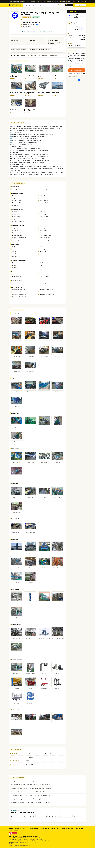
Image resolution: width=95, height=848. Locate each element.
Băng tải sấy (15, 228)
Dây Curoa (14, 267)
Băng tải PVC (43, 195)
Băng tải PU (15, 195)
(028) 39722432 (27, 22)
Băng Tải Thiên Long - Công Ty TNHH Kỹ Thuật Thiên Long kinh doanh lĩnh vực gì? (31, 788)
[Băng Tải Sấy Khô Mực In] (30, 68)
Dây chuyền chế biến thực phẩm (19, 296)
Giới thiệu (63, 1)
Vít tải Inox (14, 249)
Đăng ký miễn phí (81, 4)
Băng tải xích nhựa (16, 205)
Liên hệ (10, 830)
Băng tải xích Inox (16, 200)
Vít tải (13, 246)
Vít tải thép (42, 249)
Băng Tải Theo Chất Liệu (17, 193)
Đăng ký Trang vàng (55, 828)
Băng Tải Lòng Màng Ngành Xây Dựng (29, 93)
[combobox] (37, 5)
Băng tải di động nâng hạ (18, 221)
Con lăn (41, 262)
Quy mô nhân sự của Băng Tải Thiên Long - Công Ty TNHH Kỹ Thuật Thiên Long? (31, 802)
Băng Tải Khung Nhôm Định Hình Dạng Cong (29, 110)
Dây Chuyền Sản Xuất (16, 287)
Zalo (38, 24)
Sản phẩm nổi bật (15, 55)
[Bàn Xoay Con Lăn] (57, 68)
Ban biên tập (18, 828)
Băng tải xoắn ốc (16, 216)
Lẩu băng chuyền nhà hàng (18, 189)
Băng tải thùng (43, 230)
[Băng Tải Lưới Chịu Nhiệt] (44, 85)
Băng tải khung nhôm (45, 219)
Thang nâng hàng (44, 283)
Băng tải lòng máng (17, 219)
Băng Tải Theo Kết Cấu (17, 209)
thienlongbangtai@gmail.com (30, 31)
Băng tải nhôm (15, 198)
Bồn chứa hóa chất (16, 276)
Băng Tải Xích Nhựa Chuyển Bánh (15, 75)
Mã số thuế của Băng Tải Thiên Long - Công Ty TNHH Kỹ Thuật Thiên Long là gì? (31, 795)
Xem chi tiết (12, 78)
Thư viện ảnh (45, 55)
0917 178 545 (31, 24)
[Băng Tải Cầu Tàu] (57, 85)
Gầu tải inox (15, 251)
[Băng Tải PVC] (16, 103)
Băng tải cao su (43, 198)
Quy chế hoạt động (33, 828)
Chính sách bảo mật (44, 828)
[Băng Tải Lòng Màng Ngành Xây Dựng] (30, 85)
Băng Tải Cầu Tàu (55, 92)
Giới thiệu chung (25, 55)
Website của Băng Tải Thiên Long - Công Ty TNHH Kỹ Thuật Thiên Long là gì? (30, 791)
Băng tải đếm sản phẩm (45, 240)
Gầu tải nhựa (15, 254)
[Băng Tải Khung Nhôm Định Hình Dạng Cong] (30, 103)
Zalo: (75, 80)
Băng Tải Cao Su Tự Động (16, 92)
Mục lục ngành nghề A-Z (53, 1)
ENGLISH (84, 1)
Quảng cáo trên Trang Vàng (74, 1)
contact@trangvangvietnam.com (32, 843)
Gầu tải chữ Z (43, 254)
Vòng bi (41, 265)
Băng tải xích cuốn (44, 202)
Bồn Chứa (13, 271)
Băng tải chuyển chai (45, 237)
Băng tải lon (15, 230)
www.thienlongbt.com (47, 31)
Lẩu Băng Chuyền (15, 186)
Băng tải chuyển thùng (45, 235)
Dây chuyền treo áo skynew (18, 292)
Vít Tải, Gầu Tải (15, 244)
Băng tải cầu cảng (44, 232)
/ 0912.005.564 (76, 78)
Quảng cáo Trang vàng (67, 828)
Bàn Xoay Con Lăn (55, 75)
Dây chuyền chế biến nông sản (47, 294)
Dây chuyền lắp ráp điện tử (46, 289)
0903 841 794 (37, 22)
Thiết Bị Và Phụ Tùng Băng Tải (18, 260)
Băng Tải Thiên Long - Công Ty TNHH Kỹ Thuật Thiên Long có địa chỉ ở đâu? (30, 781)
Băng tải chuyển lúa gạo (18, 240)
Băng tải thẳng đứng (17, 211)
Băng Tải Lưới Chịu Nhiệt (44, 92)
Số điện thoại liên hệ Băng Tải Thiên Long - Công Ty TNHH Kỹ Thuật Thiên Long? (31, 784)
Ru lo (13, 262)
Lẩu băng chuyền (44, 189)
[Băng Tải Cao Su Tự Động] (16, 85)
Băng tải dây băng (44, 214)
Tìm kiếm (70, 5)
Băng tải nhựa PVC (16, 202)
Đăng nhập (82, 73)
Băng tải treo (43, 211)
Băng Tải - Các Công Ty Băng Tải (18, 49)
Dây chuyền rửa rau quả (45, 292)
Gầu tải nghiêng (16, 256)
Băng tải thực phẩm (17, 232)
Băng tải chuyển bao (17, 235)
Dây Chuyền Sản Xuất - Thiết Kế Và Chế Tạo (40, 49)
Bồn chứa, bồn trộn (44, 276)
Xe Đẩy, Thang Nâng (16, 280)
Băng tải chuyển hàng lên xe (19, 237)
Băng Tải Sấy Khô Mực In (30, 75)
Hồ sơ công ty (53, 55)
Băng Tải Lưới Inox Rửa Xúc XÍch (43, 75)
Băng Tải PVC (13, 109)
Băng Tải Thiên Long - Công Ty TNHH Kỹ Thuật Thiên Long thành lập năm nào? (31, 799)
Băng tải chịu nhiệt (44, 216)
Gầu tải (41, 246)
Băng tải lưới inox (44, 200)
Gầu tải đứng (43, 251)
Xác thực (25, 828)
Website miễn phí (78, 828)
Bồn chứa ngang (16, 274)
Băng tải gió (43, 228)
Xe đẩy (13, 283)
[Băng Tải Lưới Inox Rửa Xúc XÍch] (44, 68)
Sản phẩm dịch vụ (35, 55)
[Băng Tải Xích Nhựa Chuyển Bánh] (16, 68)
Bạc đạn (14, 265)
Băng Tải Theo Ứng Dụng (17, 225)
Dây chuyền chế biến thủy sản (19, 294)
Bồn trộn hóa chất (44, 274)
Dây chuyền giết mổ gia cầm (19, 289)
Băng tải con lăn (16, 214)
